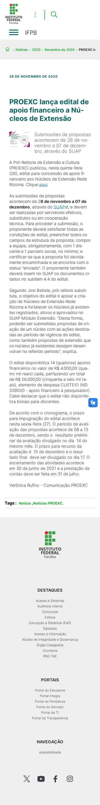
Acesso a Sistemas (50, 601)
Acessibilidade (50, 752)
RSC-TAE (50, 656)
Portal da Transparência (50, 718)
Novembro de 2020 (60, 50)
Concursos (50, 612)
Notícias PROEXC (47, 503)
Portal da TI (50, 712)
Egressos (50, 628)
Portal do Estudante (50, 690)
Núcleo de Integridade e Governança (50, 639)
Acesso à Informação (50, 634)
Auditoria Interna (50, 606)
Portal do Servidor (50, 707)
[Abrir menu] (14, 32)
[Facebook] (55, 778)
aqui (43, 184)
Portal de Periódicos (50, 701)
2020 (36, 50)
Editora (50, 617)
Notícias (22, 50)
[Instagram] (69, 778)
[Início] (13, 23)
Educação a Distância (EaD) (50, 623)
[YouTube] (41, 778)
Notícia (25, 503)
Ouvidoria (50, 650)
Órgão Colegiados (50, 645)
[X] (26, 778)
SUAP (59, 207)
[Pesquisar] (54, 15)
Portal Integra (50, 696)
